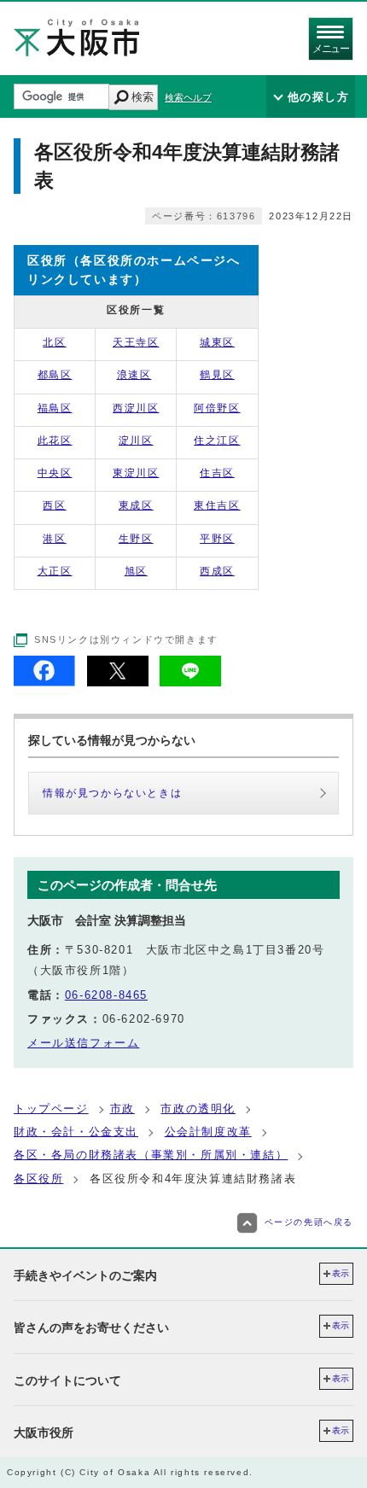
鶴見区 (217, 375)
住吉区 (217, 473)
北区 (54, 342)
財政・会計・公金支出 (76, 1131)
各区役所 (38, 1178)
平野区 (217, 539)
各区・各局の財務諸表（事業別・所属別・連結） (151, 1154)
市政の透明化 (198, 1108)
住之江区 (217, 440)
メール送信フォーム (83, 1042)
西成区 (217, 571)
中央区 (55, 473)
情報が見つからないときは (112, 793)
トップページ (51, 1108)
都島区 (55, 375)
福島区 (55, 408)
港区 (54, 539)
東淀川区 (136, 473)
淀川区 (136, 440)
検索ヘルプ (188, 97)
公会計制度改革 (208, 1131)
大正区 (55, 571)
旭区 (136, 571)
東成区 (136, 505)
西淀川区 (136, 408)
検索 (142, 96)
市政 (122, 1108)
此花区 (55, 440)
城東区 (217, 342)
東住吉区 (217, 505)
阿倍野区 (217, 408)
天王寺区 (136, 342)
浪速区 (134, 375)
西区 (54, 505)
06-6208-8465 (106, 995)
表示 (340, 1273)
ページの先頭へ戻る (309, 1222)
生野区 (136, 539)
